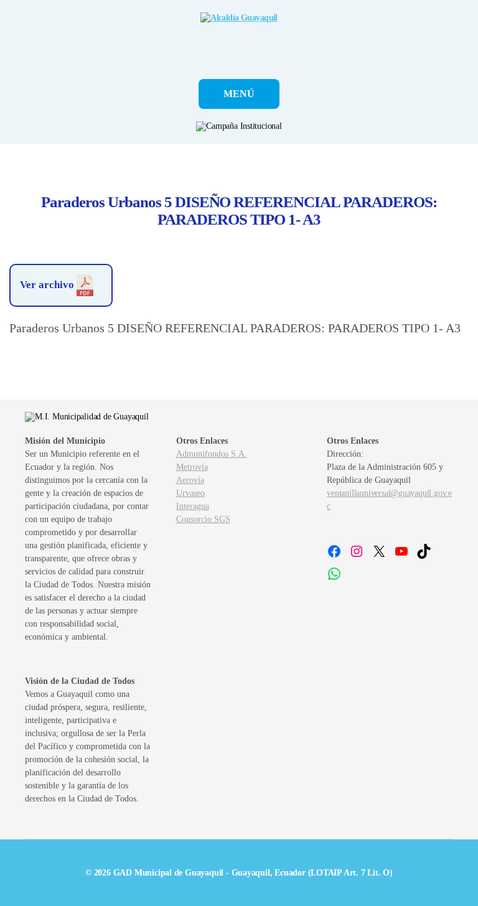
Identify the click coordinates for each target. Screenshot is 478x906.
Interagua (192, 506)
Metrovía (192, 467)
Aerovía (190, 480)
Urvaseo (190, 493)
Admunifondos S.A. (211, 454)
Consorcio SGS (203, 519)
